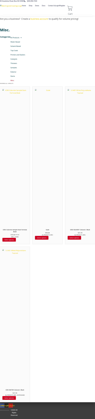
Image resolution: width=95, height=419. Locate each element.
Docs (43, 5)
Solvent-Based (15, 46)
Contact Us (51, 5)
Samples (13, 67)
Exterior (13, 72)
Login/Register (60, 5)
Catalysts (13, 59)
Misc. (12, 80)
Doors (37, 5)
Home (24, 5)
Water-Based (15, 42)
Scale (47, 230)
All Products (14, 38)
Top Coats (14, 50)
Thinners (13, 63)
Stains (12, 76)
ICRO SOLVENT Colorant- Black (80, 230)
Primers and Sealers (17, 55)
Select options (9, 240)
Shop (30, 5)
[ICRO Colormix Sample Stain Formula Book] (14, 159)
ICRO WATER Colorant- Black (15, 390)
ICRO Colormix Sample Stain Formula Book (15, 231)
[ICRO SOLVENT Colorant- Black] (80, 159)
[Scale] (47, 159)
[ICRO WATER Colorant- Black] (14, 319)
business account (39, 18)
